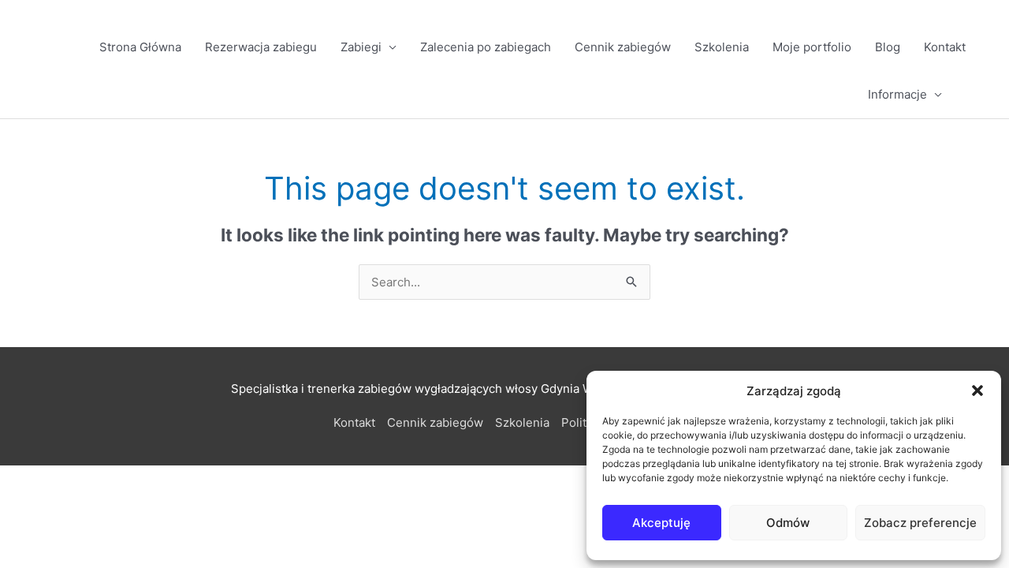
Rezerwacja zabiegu (261, 46)
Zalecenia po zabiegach (485, 46)
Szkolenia (721, 46)
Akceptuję (661, 522)
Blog (887, 46)
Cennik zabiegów (623, 46)
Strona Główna (140, 46)
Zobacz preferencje (920, 522)
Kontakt (945, 46)
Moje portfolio (812, 46)
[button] (977, 390)
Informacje (897, 94)
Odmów (788, 522)
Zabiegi (361, 46)
